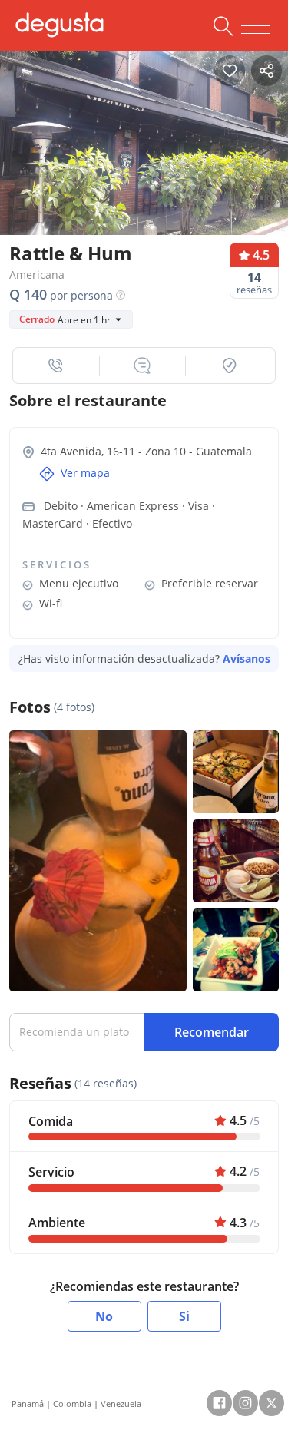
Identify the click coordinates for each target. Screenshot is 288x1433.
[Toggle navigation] (255, 26)
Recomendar (211, 1032)
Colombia (72, 1403)
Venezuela (121, 1403)
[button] (56, 366)
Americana (37, 274)
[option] (144, 143)
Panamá (28, 1403)
